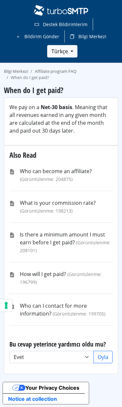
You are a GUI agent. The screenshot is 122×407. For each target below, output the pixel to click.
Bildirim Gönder (41, 36)
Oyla (103, 357)
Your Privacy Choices (52, 387)
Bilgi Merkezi (91, 36)
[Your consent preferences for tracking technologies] (6, 305)
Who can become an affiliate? (56, 171)
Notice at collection (32, 399)
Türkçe (60, 51)
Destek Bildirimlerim (65, 24)
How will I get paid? (43, 274)
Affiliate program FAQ (55, 71)
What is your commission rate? (58, 202)
